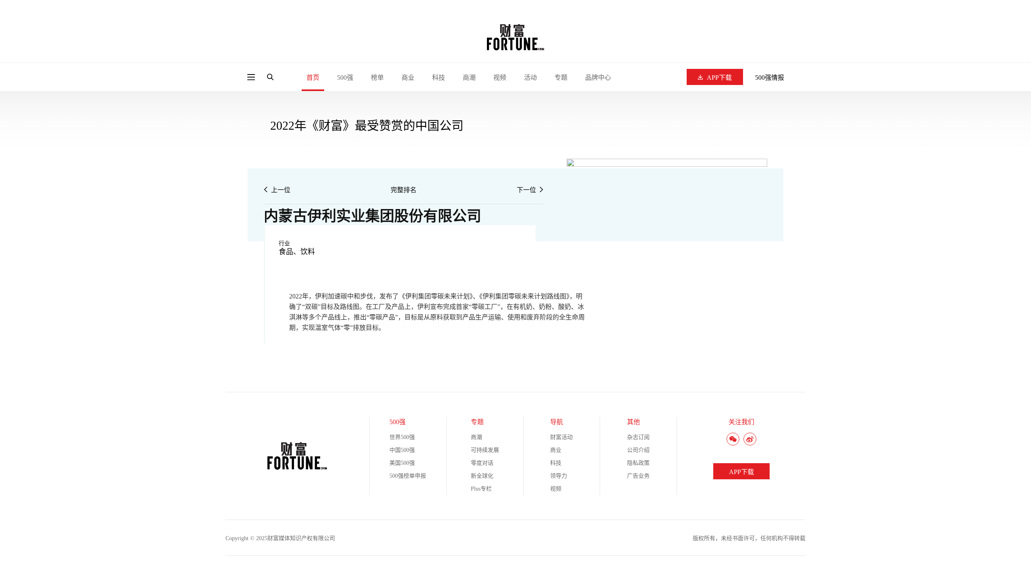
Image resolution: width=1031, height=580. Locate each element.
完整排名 (403, 189)
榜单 (377, 77)
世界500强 (402, 437)
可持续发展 (485, 450)
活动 (530, 77)
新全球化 (482, 476)
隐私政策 (638, 463)
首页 (312, 77)
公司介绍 (638, 450)
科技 (438, 77)
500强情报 (769, 77)
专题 (561, 77)
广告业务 (638, 476)
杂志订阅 (638, 437)
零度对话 (482, 463)
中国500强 (402, 450)
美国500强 (402, 463)
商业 (408, 77)
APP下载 (719, 77)
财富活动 (561, 437)
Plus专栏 (481, 489)
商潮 (469, 77)
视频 (499, 77)
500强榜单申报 (407, 476)
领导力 (558, 476)
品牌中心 (598, 77)
